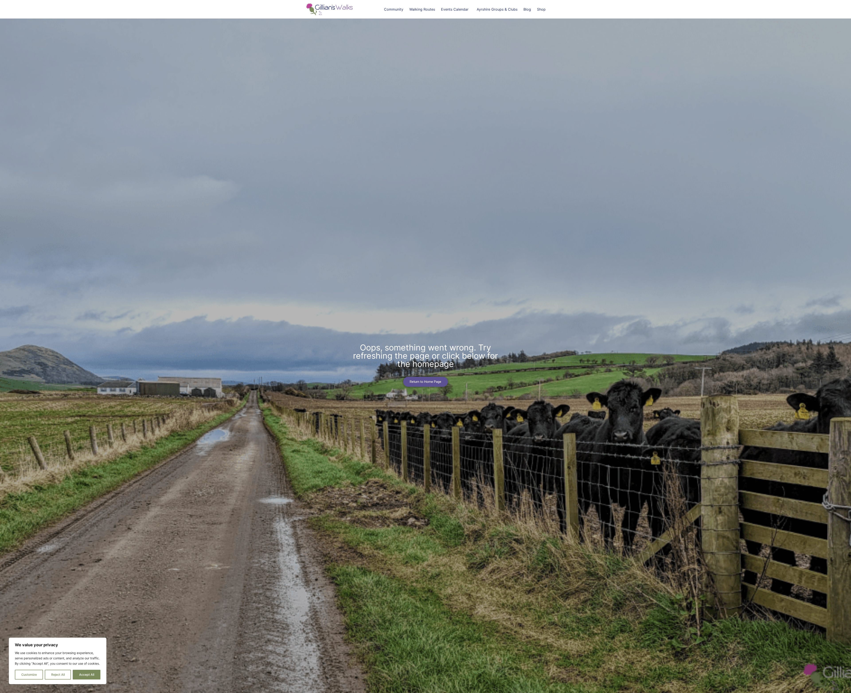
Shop (541, 9)
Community (393, 9)
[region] (57, 661)
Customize (29, 674)
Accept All (86, 674)
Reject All (58, 674)
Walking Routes (422, 9)
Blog (527, 9)
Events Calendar (454, 9)
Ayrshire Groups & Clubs (497, 9)
